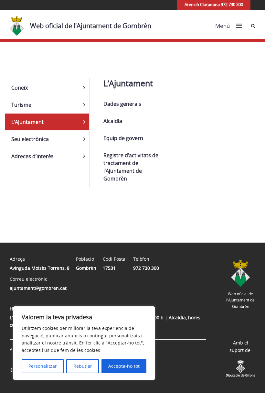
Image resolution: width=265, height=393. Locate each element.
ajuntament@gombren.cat (38, 288)
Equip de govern (123, 138)
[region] (84, 343)
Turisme (21, 104)
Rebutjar (82, 366)
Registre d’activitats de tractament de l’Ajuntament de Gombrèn (130, 167)
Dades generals (122, 103)
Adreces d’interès (32, 156)
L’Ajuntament (27, 122)
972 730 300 (146, 268)
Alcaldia (112, 121)
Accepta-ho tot (124, 366)
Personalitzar (42, 366)
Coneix (19, 87)
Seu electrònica (30, 139)
